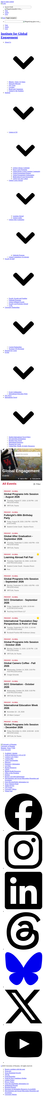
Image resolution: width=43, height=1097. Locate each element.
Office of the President (12, 773)
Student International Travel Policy (20, 437)
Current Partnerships (15, 347)
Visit (6, 11)
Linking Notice (9, 1080)
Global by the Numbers (16, 91)
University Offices (10, 789)
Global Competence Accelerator (19, 257)
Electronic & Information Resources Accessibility (20, 1089)
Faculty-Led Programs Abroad (18, 304)
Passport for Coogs (11, 350)
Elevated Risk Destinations (17, 439)
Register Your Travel (15, 440)
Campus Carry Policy (11, 757)
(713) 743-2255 (6, 750)
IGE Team (12, 85)
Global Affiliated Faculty (16, 302)
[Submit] (21, 9)
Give (6, 14)
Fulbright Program (18, 255)
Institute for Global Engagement (14, 35)
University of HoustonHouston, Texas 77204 (8, 747)
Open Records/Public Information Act (17, 782)
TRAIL (7, 1075)
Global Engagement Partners (22, 173)
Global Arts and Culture (20, 178)
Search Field (9, 7)
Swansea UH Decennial (16, 349)
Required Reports (10, 1087)
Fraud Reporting (10, 1076)
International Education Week (18, 394)
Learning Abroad (18, 216)
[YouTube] (23, 1062)
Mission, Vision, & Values (17, 82)
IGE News (8, 395)
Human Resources (10, 767)
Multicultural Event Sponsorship (23, 177)
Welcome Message (15, 83)
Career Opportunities (11, 760)
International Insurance (16, 442)
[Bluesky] (23, 987)
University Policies (11, 1094)
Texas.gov (8, 1071)
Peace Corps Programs (20, 169)
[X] (23, 1025)
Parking (7, 775)
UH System (8, 787)
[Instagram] (23, 868)
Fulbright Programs (15, 300)
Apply (7, 12)
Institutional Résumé (11, 1085)
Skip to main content (7, 1)
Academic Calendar (11, 753)
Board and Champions (16, 89)
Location (11, 87)
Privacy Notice (9, 1082)
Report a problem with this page (15, 1069)
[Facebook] (23, 830)
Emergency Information (12, 764)
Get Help (8, 766)
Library (7, 769)
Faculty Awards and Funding (18, 298)
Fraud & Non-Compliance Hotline (15, 1078)
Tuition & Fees (9, 785)
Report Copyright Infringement (14, 776)
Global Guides (17, 218)
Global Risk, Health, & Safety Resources (22, 446)
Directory (8, 762)
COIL (11, 305)
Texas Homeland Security (13, 1073)
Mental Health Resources (13, 771)
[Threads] (23, 949)
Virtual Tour (8, 791)
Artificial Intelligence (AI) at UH (15, 755)
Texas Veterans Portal (11, 784)
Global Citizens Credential (21, 168)
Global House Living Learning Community (26, 171)
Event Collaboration (15, 392)
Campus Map (9, 758)
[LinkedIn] (23, 911)
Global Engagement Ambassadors (23, 175)
